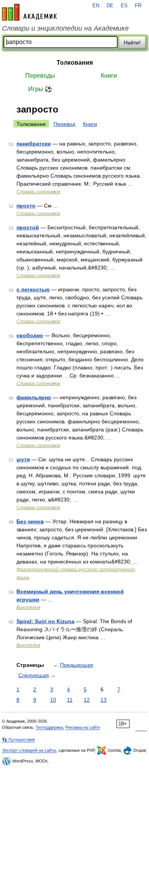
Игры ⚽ (40, 89)
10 (53, 700)
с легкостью (33, 289)
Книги (109, 75)
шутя (23, 459)
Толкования (75, 62)
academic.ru (29, 12)
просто (26, 205)
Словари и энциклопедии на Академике (65, 28)
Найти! (132, 42)
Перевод (64, 124)
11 (70, 700)
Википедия (28, 607)
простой (27, 227)
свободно (29, 335)
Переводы (40, 75)
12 (87, 700)
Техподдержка (49, 727)
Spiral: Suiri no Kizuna (45, 621)
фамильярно (33, 397)
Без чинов (30, 521)
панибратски (33, 143)
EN (95, 5)
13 (103, 700)
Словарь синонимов (38, 191)
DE (110, 5)
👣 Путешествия (18, 739)
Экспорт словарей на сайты (29, 750)
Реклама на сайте (82, 727)
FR (138, 5)
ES (124, 5)
